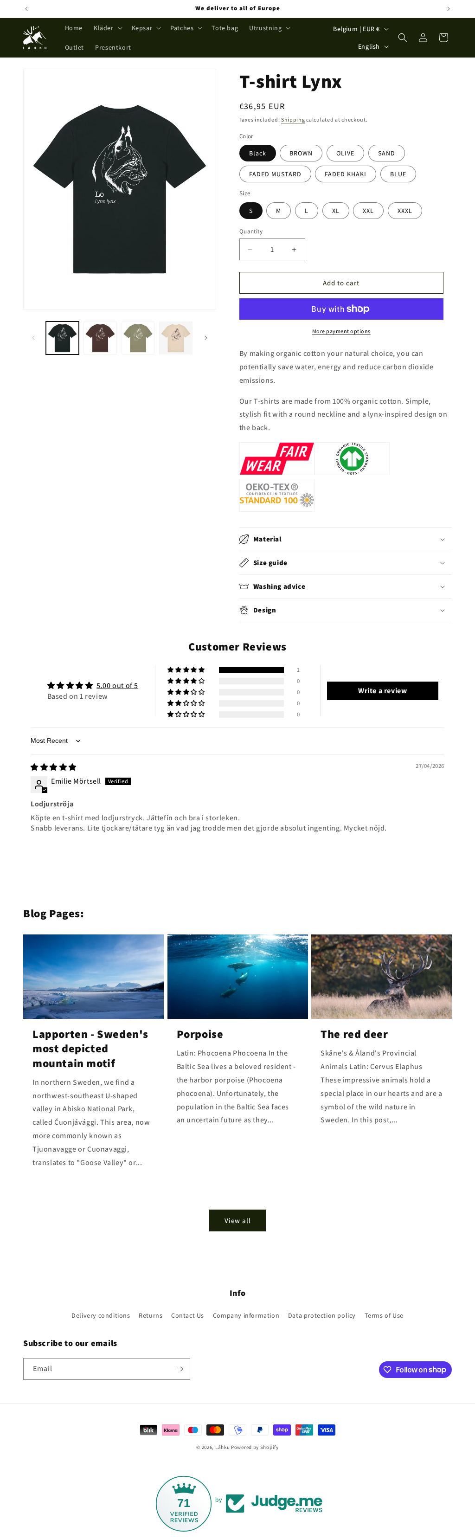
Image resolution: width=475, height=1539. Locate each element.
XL (336, 210)
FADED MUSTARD (275, 174)
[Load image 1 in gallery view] (62, 338)
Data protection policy (322, 1315)
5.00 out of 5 (117, 685)
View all (238, 1220)
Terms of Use (384, 1315)
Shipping (293, 119)
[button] (107, 28)
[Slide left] (33, 338)
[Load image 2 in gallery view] (99, 338)
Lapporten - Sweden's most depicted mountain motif (90, 1048)
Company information (246, 1315)
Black (257, 153)
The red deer (354, 1034)
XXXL (405, 210)
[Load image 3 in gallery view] (138, 338)
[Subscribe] (179, 1369)
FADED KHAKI (345, 174)
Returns (150, 1315)
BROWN (301, 153)
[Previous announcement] (26, 9)
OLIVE (345, 153)
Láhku (223, 1447)
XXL (368, 210)
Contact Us (187, 1315)
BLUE (398, 174)
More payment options (341, 331)
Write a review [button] (382, 690)
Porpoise (200, 1034)
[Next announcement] (448, 9)
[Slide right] (206, 338)
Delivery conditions (100, 1315)
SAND (386, 153)
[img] (54, 767)
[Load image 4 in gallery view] (175, 338)
